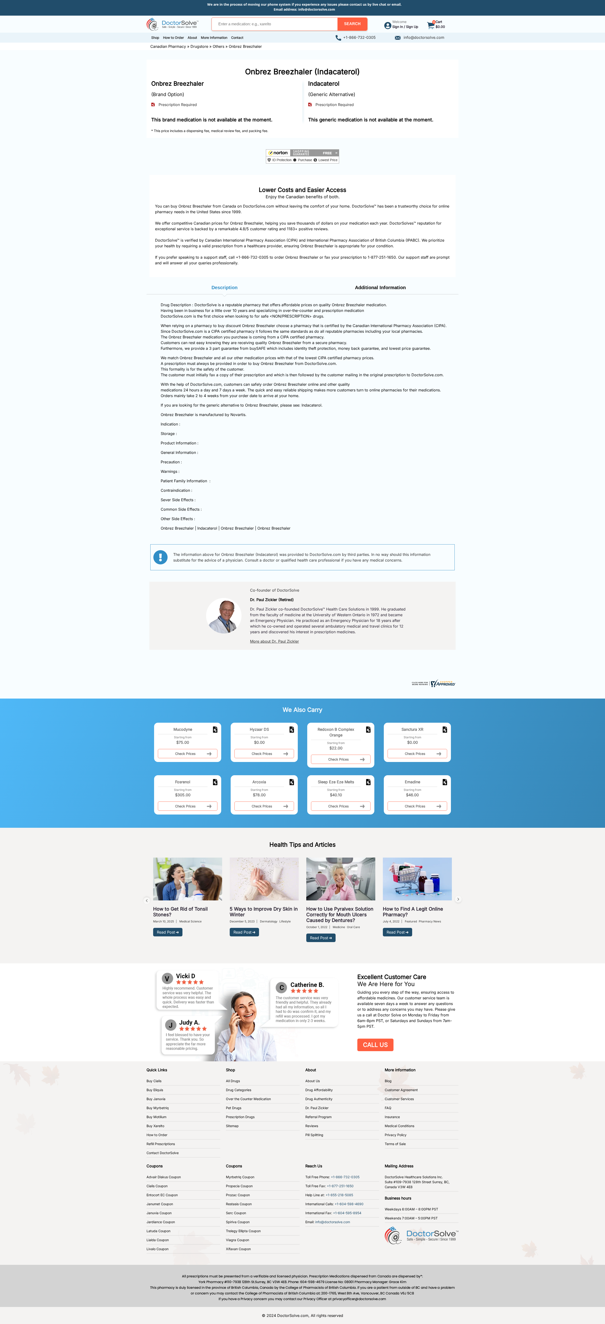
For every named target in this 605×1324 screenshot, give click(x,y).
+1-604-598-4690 (349, 1204)
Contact (237, 37)
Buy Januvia (156, 1099)
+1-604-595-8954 (347, 1213)
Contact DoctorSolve (163, 1153)
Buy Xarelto (155, 1126)
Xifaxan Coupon (238, 1249)
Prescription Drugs (240, 1117)
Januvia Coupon (159, 1213)
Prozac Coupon (238, 1195)
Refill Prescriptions (161, 1144)
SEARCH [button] (352, 24)
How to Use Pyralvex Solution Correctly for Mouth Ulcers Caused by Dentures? (339, 914)
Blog (388, 1081)
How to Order (157, 1135)
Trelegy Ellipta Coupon (243, 1231)
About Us (312, 1081)
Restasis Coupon (239, 1204)
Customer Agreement (401, 1090)
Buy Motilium (156, 1117)
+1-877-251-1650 (340, 1186)
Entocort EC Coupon (162, 1195)
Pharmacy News (430, 921)
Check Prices (185, 754)
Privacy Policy (395, 1135)
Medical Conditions (399, 1126)
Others (218, 46)
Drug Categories (238, 1090)
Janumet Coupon (160, 1204)
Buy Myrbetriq (158, 1108)
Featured (411, 921)
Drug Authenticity (319, 1099)
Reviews (311, 1126)
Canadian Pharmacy (168, 46)
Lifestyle (285, 921)
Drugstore (199, 46)
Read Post (166, 932)
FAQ (388, 1108)
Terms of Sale (395, 1144)
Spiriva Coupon (238, 1222)
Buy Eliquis (155, 1090)
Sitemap (232, 1126)
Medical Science (190, 921)
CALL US (375, 1044)
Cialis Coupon (157, 1186)
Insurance (392, 1117)
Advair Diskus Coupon (164, 1177)
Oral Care (353, 927)
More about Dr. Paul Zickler (274, 641)
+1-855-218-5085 (339, 1195)
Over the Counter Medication (248, 1099)
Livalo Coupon (158, 1249)
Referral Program (318, 1117)
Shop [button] (155, 37)
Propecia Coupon (239, 1186)
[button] (352, 24)
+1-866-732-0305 (359, 37)
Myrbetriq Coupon (240, 1177)
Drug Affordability (319, 1090)
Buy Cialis (154, 1081)
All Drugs (233, 1081)
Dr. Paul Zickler (316, 1108)
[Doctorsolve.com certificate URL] (433, 682)
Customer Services (399, 1099)
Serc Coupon (236, 1213)
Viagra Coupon (237, 1240)
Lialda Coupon (158, 1240)
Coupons (155, 1166)
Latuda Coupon (158, 1231)
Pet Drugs (233, 1108)
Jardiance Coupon (161, 1222)
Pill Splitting (314, 1135)
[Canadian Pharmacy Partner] (173, 23)
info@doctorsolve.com (316, 9)
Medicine (339, 927)
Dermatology (268, 921)
